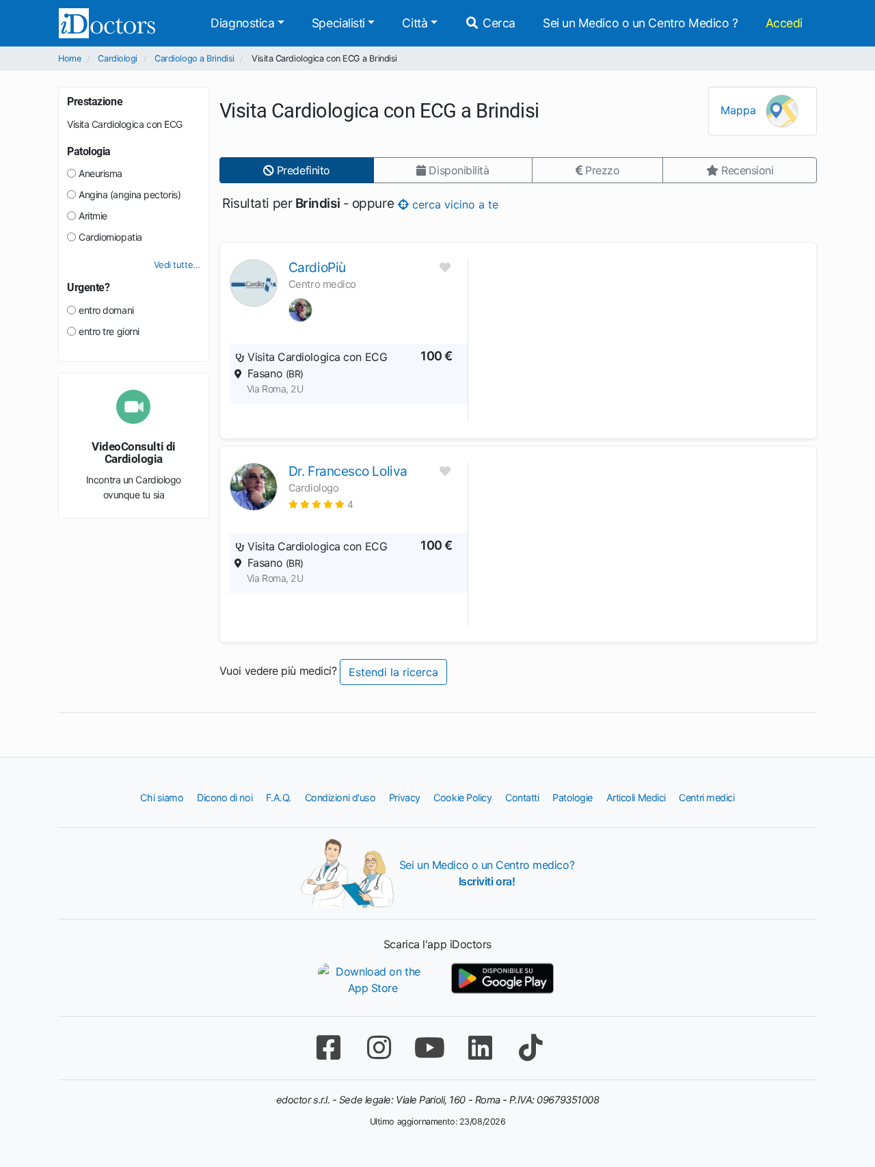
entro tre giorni (109, 331)
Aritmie (93, 216)
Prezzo (600, 170)
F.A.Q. (278, 797)
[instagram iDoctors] (379, 1047)
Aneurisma (100, 173)
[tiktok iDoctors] (530, 1047)
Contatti (522, 797)
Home (69, 58)
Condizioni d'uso (340, 797)
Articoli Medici (636, 797)
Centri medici (706, 797)
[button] (320, 504)
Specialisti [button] (338, 23)
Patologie (572, 797)
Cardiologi (117, 58)
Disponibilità (457, 170)
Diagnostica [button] (242, 23)
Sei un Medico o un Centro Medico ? (640, 23)
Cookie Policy (462, 797)
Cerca (497, 23)
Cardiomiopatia (110, 237)
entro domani (106, 310)
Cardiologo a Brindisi (194, 58)
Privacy (404, 797)
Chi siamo (161, 797)
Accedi (784, 23)
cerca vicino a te (453, 204)
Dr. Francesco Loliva (347, 471)
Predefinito (301, 170)
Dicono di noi (224, 797)
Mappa (740, 110)
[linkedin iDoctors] (480, 1047)
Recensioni (745, 170)
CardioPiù (317, 267)
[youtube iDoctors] (429, 1047)
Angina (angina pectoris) (129, 194)
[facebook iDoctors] (328, 1047)
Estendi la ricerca (393, 672)
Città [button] (414, 23)
